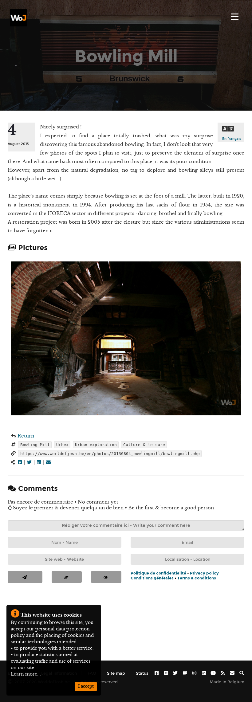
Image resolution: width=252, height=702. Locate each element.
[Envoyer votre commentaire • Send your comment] (25, 577)
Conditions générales (152, 578)
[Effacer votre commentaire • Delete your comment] (67, 577)
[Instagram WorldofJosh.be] (194, 673)
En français (231, 139)
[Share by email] (48, 462)
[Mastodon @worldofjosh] (185, 673)
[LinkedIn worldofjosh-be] (204, 673)
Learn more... (26, 674)
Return (26, 436)
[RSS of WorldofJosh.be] (223, 673)
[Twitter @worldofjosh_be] (175, 673)
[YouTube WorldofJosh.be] (213, 673)
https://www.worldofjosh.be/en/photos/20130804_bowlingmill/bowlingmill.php (110, 453)
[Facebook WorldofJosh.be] (156, 673)
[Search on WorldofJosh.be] (242, 673)
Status (142, 673)
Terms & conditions (196, 578)
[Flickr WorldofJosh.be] (166, 673)
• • (175, 576)
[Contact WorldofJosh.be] (232, 673)
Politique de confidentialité (158, 573)
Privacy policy (204, 573)
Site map (116, 673)
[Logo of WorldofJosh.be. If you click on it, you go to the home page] (18, 17)
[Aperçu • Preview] (106, 577)
